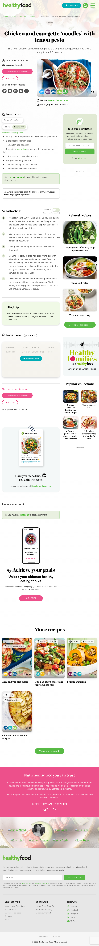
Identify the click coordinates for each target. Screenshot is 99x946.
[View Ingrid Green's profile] (82, 840)
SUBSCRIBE (31, 598)
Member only (32, 358)
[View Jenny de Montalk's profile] (17, 830)
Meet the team (10, 910)
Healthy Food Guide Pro (45, 906)
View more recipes (48, 751)
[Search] (85, 5)
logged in (24, 515)
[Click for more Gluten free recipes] (47, 92)
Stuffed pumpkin (76, 681)
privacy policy (83, 158)
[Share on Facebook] (21, 91)
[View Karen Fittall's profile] (17, 840)
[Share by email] (10, 91)
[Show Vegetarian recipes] (42, 674)
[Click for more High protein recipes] (53, 92)
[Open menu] (93, 5)
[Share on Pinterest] (15, 91)
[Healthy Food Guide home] (17, 858)
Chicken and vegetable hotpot (14, 737)
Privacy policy (55, 936)
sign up (20, 177)
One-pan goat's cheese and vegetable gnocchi (49, 683)
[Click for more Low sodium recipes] (59, 92)
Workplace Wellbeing (44, 910)
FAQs (7, 920)
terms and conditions (42, 883)
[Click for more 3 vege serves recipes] (65, 92)
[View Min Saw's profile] (38, 830)
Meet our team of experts (49, 804)
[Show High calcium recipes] (5, 674)
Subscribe (73, 5)
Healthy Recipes (19, 16)
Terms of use (43, 936)
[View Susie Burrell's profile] (82, 830)
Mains (32, 16)
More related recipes (79, 324)
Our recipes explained (13, 913)
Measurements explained (12, 132)
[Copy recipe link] (4, 91)
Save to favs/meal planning (18, 71)
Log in (11, 177)
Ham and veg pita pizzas (15, 681)
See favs (11, 78)
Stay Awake (47, 210)
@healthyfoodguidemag (41, 486)
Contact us (9, 916)
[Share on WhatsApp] (26, 91)
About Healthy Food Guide (15, 906)
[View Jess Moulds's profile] (60, 830)
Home (5, 16)
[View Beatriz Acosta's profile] (60, 840)
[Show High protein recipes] (15, 674)
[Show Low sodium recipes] (15, 728)
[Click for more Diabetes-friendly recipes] (42, 92)
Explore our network (43, 913)
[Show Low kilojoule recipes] (38, 674)
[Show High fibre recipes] (10, 674)
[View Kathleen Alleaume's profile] (38, 840)
